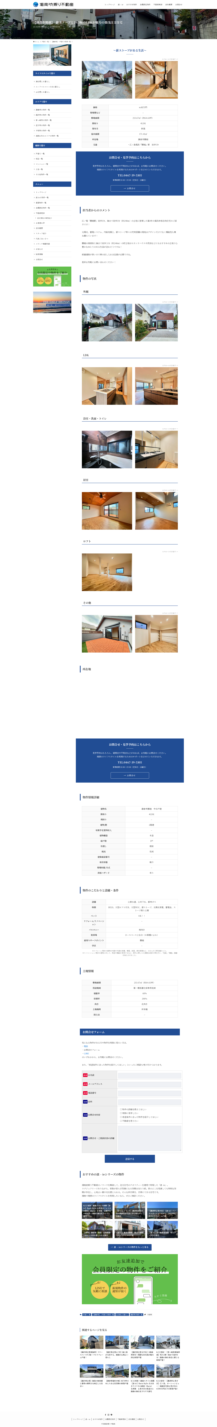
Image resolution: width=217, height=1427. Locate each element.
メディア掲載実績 (43, 244)
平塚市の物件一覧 (43, 130)
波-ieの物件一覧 (42, 197)
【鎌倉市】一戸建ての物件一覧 (103, 1315)
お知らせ (39, 249)
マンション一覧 (42, 164)
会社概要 (39, 228)
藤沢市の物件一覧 (43, 115)
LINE (86, 1053)
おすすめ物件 (98, 1419)
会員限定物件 (110, 1419)
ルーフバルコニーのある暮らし (48, 86)
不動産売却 (40, 213)
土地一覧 (39, 169)
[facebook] (105, 1415)
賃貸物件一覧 (41, 202)
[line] (111, 1415)
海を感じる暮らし (43, 81)
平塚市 (149, 1315)
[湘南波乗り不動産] (53, 4)
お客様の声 (40, 223)
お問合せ (39, 259)
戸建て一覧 (87, 1315)
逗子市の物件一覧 (43, 125)
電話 (86, 1046)
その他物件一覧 (42, 174)
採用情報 (39, 254)
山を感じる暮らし (122, 1315)
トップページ (41, 192)
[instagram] (108, 1415)
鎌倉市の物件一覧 (136, 1315)
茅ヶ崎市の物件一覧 (44, 120)
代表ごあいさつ (42, 238)
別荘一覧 (39, 158)
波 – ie (87, 1419)
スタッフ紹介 (41, 233)
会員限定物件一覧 (43, 208)
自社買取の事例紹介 (44, 218)
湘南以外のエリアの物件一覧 (47, 136)
